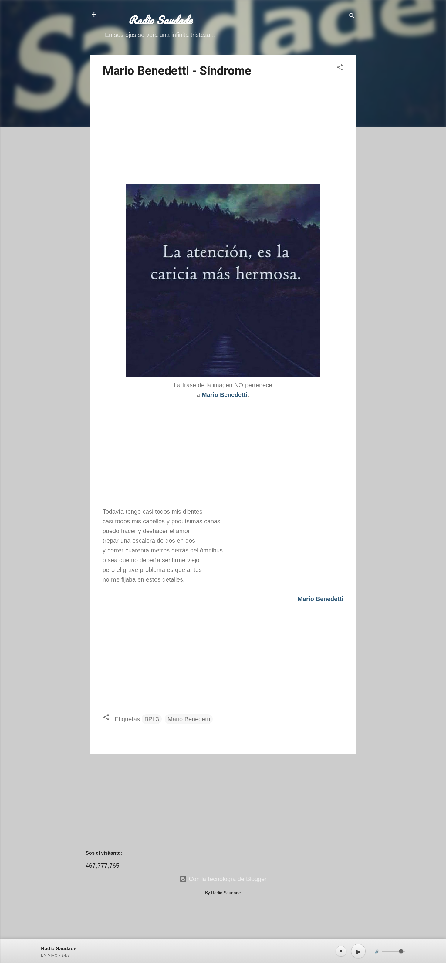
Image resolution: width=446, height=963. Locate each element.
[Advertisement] (223, 132)
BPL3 (151, 719)
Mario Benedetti (188, 719)
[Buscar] (352, 16)
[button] (339, 68)
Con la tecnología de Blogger (227, 879)
